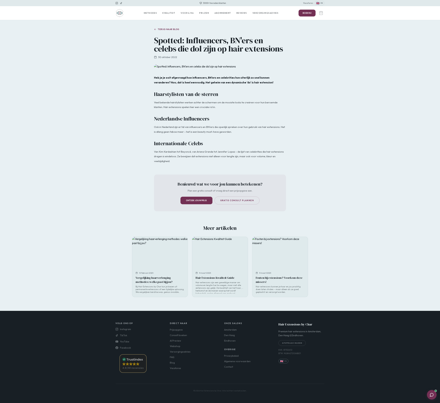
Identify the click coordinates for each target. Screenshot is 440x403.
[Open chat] (432, 395)
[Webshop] (321, 13)
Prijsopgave (176, 329)
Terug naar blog (168, 29)
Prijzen (204, 13)
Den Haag (229, 335)
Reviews (241, 13)
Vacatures (308, 3)
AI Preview (175, 340)
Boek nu (307, 13)
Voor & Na (187, 13)
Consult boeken (178, 335)
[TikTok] (121, 3)
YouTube (124, 341)
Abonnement (222, 13)
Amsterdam (230, 329)
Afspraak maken (292, 343)
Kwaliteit (168, 13)
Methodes (150, 13)
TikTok (123, 335)
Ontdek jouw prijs (196, 200)
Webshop (175, 346)
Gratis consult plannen (237, 200)
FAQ (172, 357)
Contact (228, 366)
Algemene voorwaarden (237, 361)
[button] (133, 363)
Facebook (125, 347)
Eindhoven (230, 340)
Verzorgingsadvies (265, 13)
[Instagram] (117, 3)
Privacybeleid (231, 355)
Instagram (125, 329)
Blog (172, 362)
